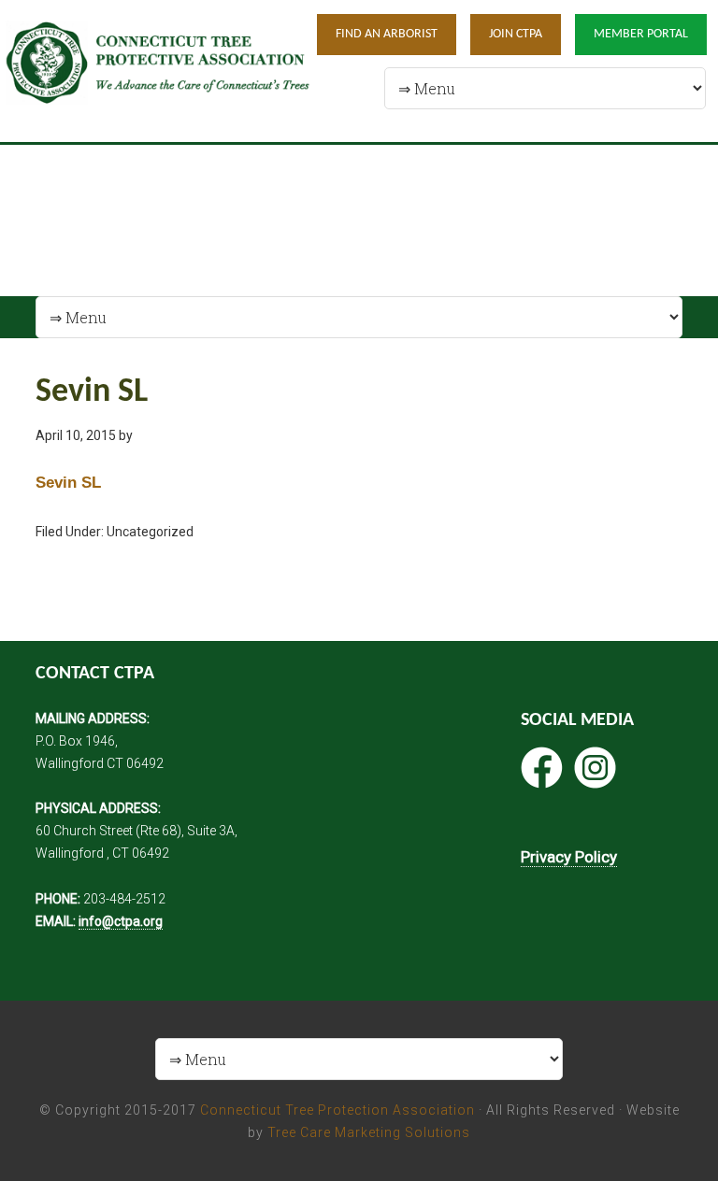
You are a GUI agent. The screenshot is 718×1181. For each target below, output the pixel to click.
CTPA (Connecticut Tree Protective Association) (158, 70)
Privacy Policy (569, 856)
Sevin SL (68, 482)
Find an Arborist (387, 34)
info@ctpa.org (121, 921)
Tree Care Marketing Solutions (368, 1132)
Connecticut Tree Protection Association (337, 1110)
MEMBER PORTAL (641, 34)
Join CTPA (515, 34)
